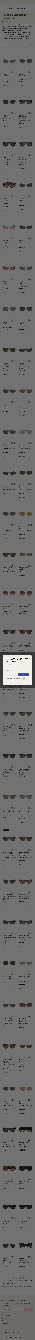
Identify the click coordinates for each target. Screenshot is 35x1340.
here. (24, 678)
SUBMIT (23, 674)
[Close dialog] (31, 656)
